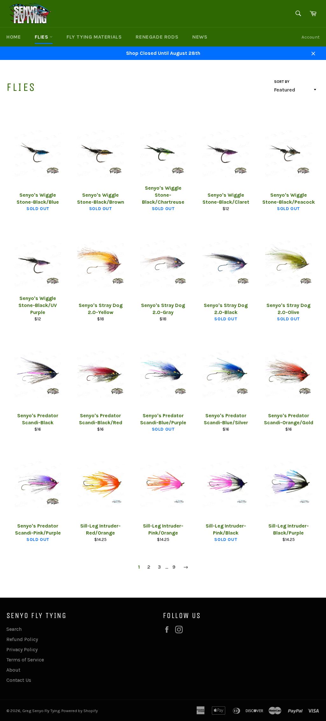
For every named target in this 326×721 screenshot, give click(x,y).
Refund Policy (22, 639)
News (199, 37)
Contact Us (18, 680)
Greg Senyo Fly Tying (41, 710)
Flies (42, 37)
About (13, 670)
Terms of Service (25, 660)
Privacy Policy (22, 649)
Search (14, 629)
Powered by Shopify (79, 710)
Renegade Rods (157, 37)
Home (13, 37)
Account (310, 37)
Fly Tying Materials (94, 37)
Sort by (281, 81)
